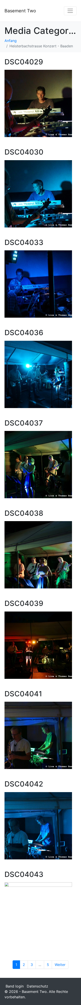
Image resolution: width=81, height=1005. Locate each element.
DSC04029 (23, 61)
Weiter (60, 964)
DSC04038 (23, 513)
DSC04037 (23, 423)
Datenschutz (37, 986)
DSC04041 (23, 693)
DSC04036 (23, 332)
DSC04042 (23, 784)
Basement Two (20, 10)
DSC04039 (23, 603)
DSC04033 (23, 242)
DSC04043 (23, 874)
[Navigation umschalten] (70, 10)
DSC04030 (23, 152)
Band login (15, 986)
